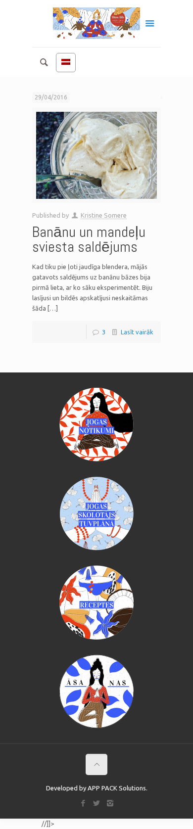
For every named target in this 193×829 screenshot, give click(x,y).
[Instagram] (110, 803)
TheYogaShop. (20, 824)
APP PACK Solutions (117, 787)
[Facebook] (83, 803)
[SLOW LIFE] (96, 23)
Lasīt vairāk (137, 331)
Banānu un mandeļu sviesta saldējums (88, 239)
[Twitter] (97, 803)
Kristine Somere (104, 215)
